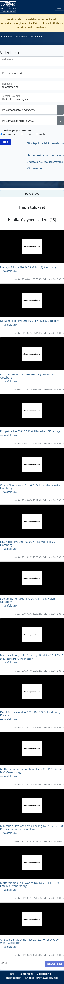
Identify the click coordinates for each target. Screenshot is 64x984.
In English (36, 36)
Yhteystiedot (13, 978)
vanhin (43, 134)
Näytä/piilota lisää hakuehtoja (45, 143)
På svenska (21, 36)
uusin (27, 134)
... (60, 110)
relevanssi (9, 134)
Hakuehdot (32, 193)
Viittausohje (34, 168)
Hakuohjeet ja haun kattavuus (45, 155)
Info (11, 974)
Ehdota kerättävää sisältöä (41, 978)
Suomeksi (6, 36)
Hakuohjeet (25, 974)
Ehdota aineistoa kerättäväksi (45, 162)
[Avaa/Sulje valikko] (59, 7)
